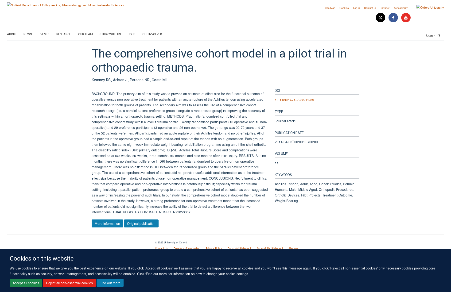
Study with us (110, 34)
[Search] (439, 35)
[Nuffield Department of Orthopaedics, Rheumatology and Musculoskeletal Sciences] (65, 3)
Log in (356, 8)
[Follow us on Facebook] (394, 17)
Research (63, 34)
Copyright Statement (239, 248)
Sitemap (293, 248)
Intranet (385, 8)
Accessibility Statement (270, 248)
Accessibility (401, 8)
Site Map (330, 8)
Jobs (132, 34)
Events (44, 34)
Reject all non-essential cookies (69, 282)
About (12, 34)
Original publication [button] (141, 223)
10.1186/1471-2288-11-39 (294, 99)
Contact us (370, 8)
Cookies (344, 8)
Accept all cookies (26, 282)
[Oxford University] (426, 7)
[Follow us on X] (381, 17)
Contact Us (161, 248)
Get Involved (152, 34)
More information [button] (107, 223)
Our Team (85, 34)
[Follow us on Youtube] (406, 17)
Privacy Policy (214, 248)
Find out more (110, 282)
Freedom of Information (187, 248)
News (27, 34)
